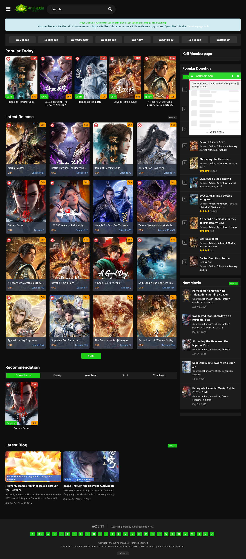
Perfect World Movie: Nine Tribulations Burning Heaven (210, 292)
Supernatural (220, 150)
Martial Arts (206, 150)
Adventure (222, 163)
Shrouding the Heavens (214, 159)
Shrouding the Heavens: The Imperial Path (210, 343)
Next (90, 356)
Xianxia (203, 270)
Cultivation (222, 146)
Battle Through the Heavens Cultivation (88, 485)
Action (212, 146)
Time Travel (159, 375)
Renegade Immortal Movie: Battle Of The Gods (213, 390)
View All (172, 118)
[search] (110, 9)
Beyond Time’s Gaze (212, 142)
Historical (205, 207)
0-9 (40, 534)
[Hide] (238, 75)
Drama (225, 396)
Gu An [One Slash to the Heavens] (215, 260)
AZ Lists (123, 553)
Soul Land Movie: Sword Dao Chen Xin (213, 364)
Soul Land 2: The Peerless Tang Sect (216, 197)
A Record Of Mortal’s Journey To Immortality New (218, 220)
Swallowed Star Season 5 (216, 178)
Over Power (91, 375)
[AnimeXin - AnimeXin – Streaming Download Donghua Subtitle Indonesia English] (29, 11)
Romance (210, 186)
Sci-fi (125, 375)
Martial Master (209, 238)
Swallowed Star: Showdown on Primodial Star (211, 317)
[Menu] (192, 75)
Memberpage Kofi (198, 26)
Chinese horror (23, 375)
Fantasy (57, 375)
